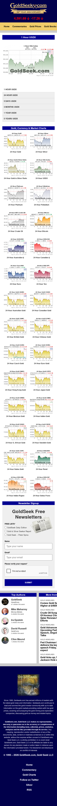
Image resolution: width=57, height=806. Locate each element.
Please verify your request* (16, 563)
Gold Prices (35, 26)
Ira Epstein (17, 620)
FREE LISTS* (10, 523)
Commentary (29, 769)
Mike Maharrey (19, 609)
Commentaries (19, 26)
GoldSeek (16, 599)
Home (7, 26)
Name (7, 541)
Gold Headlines (47, 600)
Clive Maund (18, 639)
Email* (7, 552)
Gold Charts (29, 774)
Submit (28, 582)
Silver (29, 784)
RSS (29, 789)
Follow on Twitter (29, 779)
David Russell (18, 628)
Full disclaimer (35, 747)
